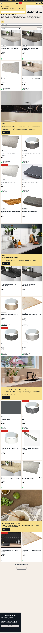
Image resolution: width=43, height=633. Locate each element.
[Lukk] (19, 614)
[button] (21, 24)
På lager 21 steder (4, 162)
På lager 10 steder (4, 89)
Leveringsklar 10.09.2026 (5, 487)
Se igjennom (10, 628)
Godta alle (10, 625)
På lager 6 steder (4, 325)
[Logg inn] (39, 3)
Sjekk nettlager (4, 353)
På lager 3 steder (25, 354)
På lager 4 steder (25, 428)
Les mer (34, 19)
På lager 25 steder (4, 221)
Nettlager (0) (4, 190)
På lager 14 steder (25, 162)
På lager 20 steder (25, 89)
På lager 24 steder (4, 59)
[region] (10, 622)
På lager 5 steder (25, 191)
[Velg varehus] (37, 3)
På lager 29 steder (25, 59)
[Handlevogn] (41, 3)
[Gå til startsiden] (19, 3)
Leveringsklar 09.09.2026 (6, 58)
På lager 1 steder (4, 191)
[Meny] (1, 3)
